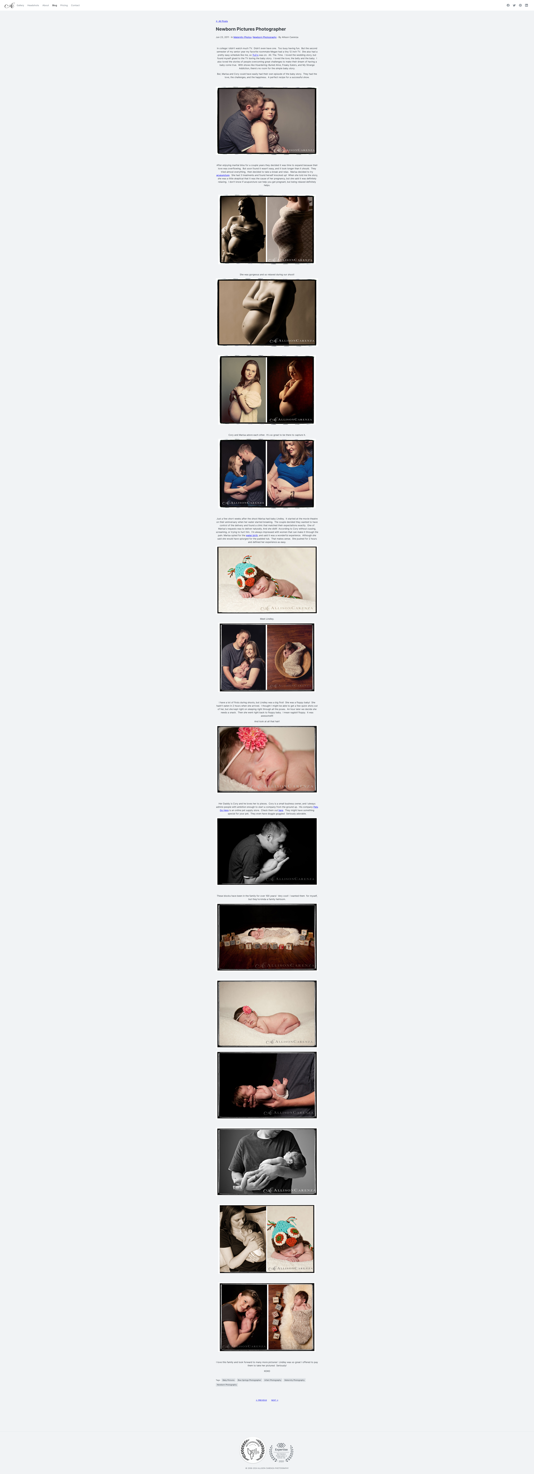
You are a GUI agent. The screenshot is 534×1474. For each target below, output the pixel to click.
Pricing (64, 5)
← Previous (261, 1400)
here (281, 810)
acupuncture (222, 175)
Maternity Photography (295, 1380)
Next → (274, 1400)
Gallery (20, 5)
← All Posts (222, 21)
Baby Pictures (228, 1380)
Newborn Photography (265, 37)
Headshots (33, 5)
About (45, 5)
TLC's (255, 55)
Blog (54, 5)
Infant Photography (272, 1380)
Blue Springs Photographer (249, 1380)
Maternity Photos (242, 37)
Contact (75, 5)
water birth (252, 535)
